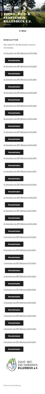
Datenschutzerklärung (12, 385)
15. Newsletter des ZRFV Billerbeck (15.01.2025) (20, 158)
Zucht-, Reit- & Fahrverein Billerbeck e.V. (18, 17)
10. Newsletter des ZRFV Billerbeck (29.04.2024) (20, 224)
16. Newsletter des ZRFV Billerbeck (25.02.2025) (20, 145)
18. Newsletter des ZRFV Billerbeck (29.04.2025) (20, 119)
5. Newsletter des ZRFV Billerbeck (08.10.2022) (20, 289)
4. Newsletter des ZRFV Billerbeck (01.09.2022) (20, 302)
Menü (23, 31)
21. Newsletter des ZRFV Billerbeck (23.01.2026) (20, 79)
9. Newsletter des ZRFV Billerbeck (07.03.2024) (20, 237)
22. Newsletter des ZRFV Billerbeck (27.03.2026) (20, 66)
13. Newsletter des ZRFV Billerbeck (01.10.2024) (20, 184)
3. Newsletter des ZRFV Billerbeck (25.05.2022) (20, 316)
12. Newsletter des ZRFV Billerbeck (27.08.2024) (20, 197)
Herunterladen (14, 60)
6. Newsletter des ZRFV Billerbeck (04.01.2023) (20, 276)
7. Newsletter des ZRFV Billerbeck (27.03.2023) (20, 263)
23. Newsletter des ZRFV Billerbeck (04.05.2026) (20, 53)
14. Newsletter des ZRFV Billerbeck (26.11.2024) (20, 171)
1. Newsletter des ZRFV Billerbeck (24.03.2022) (20, 342)
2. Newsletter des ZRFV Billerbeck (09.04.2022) (20, 329)
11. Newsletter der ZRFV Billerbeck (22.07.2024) (20, 211)
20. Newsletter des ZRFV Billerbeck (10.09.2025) (20, 93)
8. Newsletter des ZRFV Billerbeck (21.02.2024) (20, 250)
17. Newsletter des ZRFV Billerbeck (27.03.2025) (20, 132)
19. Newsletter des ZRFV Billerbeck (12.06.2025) (20, 106)
